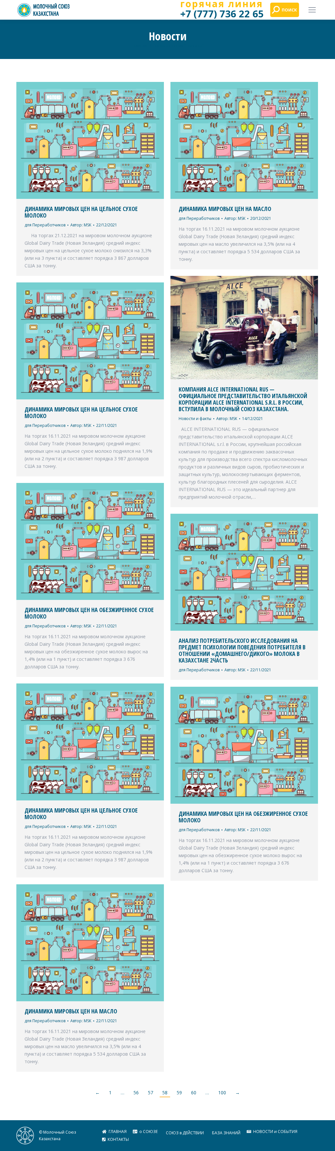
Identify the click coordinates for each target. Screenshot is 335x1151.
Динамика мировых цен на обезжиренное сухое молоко (89, 613)
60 (193, 1092)
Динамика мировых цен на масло (225, 209)
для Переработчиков (45, 225)
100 (222, 1092)
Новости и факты (195, 418)
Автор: (80, 225)
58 (165, 1092)
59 (179, 1092)
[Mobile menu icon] (312, 9)
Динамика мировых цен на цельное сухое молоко (81, 212)
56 (136, 1092)
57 (150, 1092)
